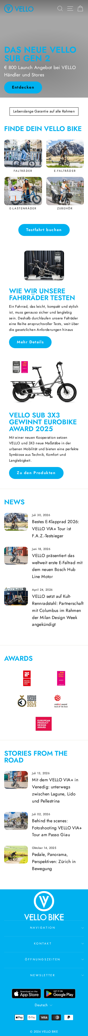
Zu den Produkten (36, 473)
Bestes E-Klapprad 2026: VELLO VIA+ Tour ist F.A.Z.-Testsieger (55, 528)
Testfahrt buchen (44, 230)
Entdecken (23, 87)
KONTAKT (43, 943)
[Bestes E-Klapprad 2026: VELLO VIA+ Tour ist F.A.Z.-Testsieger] (16, 522)
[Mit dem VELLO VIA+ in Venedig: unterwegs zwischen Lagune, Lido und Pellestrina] (16, 780)
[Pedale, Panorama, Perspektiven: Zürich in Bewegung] (16, 854)
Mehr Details (30, 342)
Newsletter (42, 975)
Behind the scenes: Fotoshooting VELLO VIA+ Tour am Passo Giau (57, 828)
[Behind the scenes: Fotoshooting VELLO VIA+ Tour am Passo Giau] (16, 821)
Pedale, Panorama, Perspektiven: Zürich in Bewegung (54, 861)
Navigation (42, 927)
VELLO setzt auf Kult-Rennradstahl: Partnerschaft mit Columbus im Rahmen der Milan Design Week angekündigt (57, 610)
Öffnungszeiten (42, 959)
